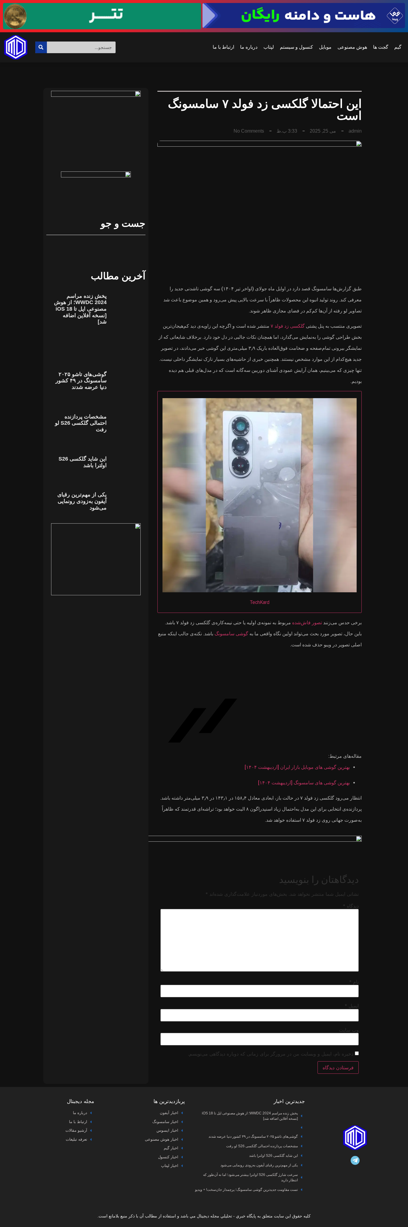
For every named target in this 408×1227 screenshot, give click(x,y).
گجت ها (380, 47)
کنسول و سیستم (296, 47)
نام (354, 981)
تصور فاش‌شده (307, 622)
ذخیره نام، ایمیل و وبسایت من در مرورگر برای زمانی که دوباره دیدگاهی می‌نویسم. (270, 1053)
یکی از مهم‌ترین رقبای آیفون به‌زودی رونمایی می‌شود (82, 501)
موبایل (325, 47)
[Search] (41, 47)
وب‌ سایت (349, 1029)
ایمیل (352, 1005)
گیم (397, 47)
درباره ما (248, 47)
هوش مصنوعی (352, 47)
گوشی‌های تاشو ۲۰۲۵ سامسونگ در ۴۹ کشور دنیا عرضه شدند (81, 380)
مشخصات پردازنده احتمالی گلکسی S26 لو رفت (81, 423)
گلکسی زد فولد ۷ (288, 326)
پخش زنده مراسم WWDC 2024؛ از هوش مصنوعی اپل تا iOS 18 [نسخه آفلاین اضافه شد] (80, 309)
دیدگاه (351, 906)
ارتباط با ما (223, 47)
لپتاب (268, 47)
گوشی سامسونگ (231, 633)
